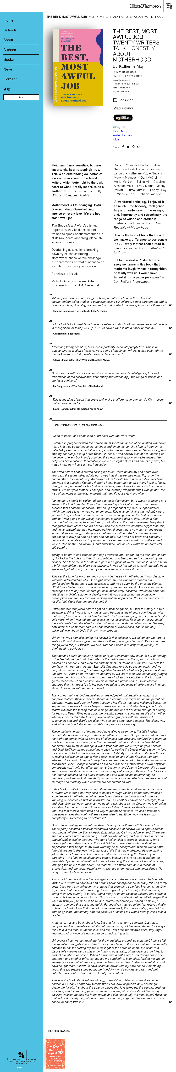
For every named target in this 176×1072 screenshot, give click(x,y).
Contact (10, 79)
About (8, 40)
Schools (10, 30)
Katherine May (131, 66)
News (8, 69)
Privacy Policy (21, 1063)
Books (8, 59)
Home (8, 20)
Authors (9, 49)
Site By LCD (21, 1067)
